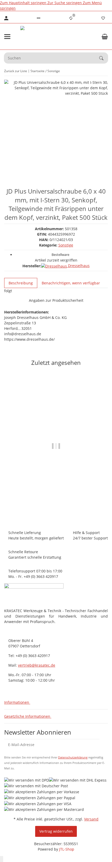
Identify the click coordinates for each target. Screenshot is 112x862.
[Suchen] (103, 58)
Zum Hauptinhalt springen (23, 2)
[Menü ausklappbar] (7, 36)
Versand (91, 819)
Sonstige (65, 245)
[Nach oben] (1, 859)
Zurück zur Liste (15, 71)
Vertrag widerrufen (56, 831)
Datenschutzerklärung (73, 757)
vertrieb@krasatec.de (36, 665)
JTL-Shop (66, 849)
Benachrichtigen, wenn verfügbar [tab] (71, 283)
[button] (38, 18)
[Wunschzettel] (103, 18)
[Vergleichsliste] (71, 18)
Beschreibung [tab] (21, 283)
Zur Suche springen (65, 2)
